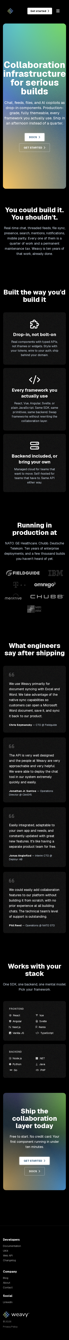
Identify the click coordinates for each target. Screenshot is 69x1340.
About (6, 1282)
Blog (5, 1278)
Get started (38, 11)
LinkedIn (8, 1302)
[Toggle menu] (58, 11)
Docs (33, 137)
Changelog (9, 1260)
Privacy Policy (10, 1326)
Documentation (12, 1246)
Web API (8, 1255)
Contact (8, 1287)
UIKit (5, 1250)
